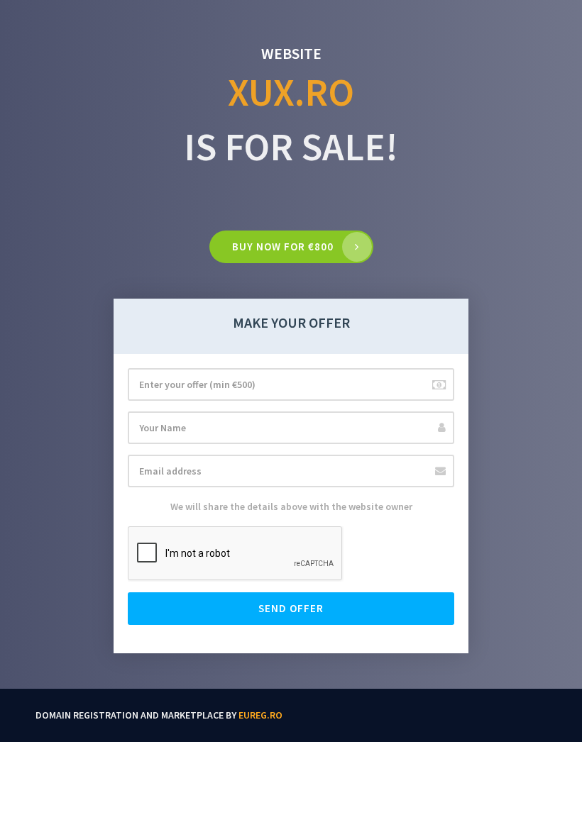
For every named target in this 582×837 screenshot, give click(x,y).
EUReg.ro (260, 715)
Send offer (291, 608)
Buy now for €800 (283, 246)
